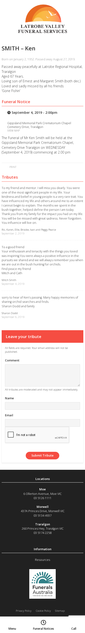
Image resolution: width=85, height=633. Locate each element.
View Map (13, 130)
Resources (42, 560)
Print (12, 167)
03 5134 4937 (42, 515)
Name (9, 398)
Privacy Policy (23, 610)
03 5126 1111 (42, 498)
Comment (12, 360)
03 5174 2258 (42, 533)
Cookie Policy (43, 610)
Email (9, 415)
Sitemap (60, 610)
